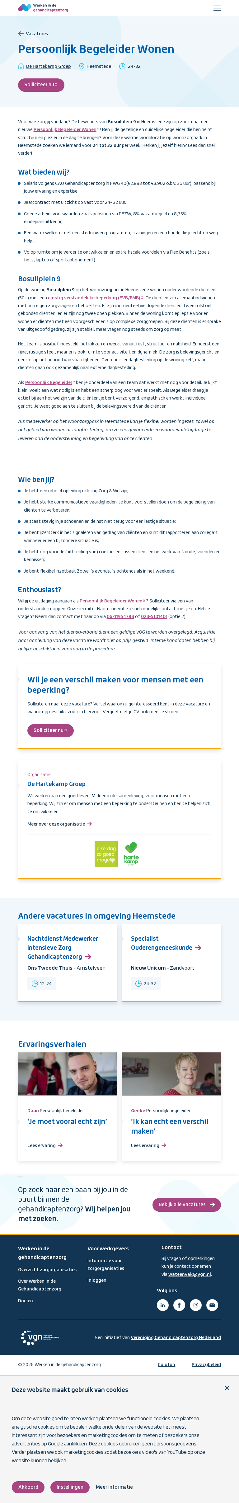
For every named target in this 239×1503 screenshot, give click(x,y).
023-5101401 (154, 617)
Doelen (25, 1301)
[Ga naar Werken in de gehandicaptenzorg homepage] (43, 8)
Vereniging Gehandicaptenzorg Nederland (176, 1338)
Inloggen (96, 1280)
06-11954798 (120, 617)
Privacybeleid (206, 1365)
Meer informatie (114, 1487)
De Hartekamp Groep (48, 66)
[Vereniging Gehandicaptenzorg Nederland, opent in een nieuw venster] (40, 1338)
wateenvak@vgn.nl (189, 1274)
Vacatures (37, 34)
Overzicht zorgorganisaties (47, 1270)
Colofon (166, 1365)
